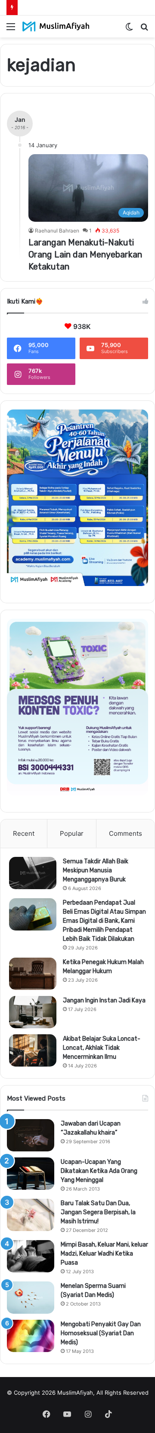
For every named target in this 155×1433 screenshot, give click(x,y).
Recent (23, 833)
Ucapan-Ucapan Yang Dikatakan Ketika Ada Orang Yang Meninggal (99, 1171)
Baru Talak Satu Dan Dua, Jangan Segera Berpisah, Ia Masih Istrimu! (98, 1212)
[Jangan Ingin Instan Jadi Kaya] (32, 1012)
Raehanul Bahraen (57, 230)
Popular (72, 833)
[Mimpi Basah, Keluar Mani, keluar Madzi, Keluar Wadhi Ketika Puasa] (30, 1256)
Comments (125, 833)
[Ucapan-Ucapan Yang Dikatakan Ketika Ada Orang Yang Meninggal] (30, 1173)
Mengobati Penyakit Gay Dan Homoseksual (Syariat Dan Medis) (101, 1333)
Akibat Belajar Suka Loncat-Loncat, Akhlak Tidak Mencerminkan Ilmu (101, 1048)
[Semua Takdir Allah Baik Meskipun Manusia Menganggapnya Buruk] (32, 873)
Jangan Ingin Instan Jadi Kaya (104, 1000)
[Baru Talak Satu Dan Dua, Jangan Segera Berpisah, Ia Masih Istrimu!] (30, 1215)
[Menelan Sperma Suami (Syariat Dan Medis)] (30, 1297)
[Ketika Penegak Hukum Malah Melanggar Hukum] (32, 974)
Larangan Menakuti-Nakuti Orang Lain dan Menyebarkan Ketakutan (85, 254)
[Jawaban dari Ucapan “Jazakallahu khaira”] (30, 1135)
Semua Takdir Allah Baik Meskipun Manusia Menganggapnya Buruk (95, 870)
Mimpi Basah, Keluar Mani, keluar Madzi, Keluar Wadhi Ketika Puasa (104, 1253)
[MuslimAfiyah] (56, 26)
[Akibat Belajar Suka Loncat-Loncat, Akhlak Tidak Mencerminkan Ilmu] (32, 1050)
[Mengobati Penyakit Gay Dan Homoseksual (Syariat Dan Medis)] (30, 1336)
